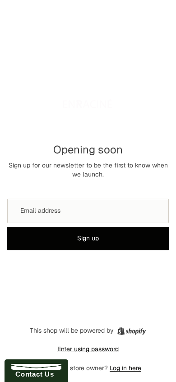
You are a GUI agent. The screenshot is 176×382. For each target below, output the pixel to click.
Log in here (125, 368)
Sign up (88, 238)
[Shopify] (131, 331)
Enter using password (88, 349)
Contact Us (32, 374)
